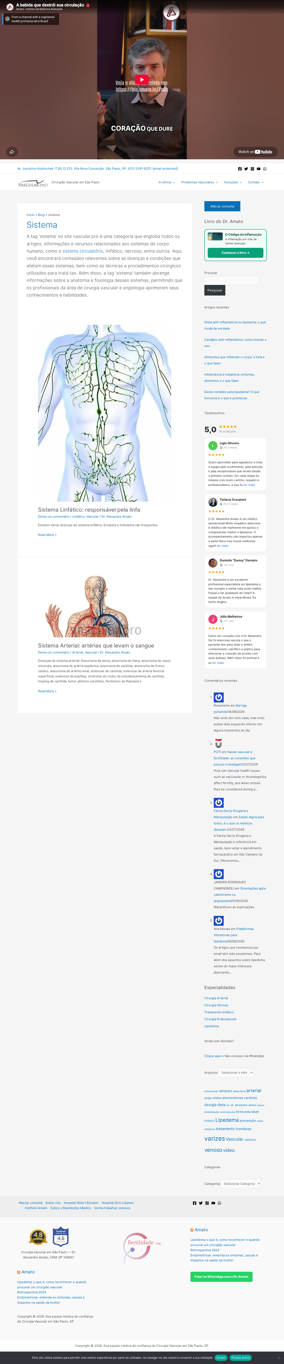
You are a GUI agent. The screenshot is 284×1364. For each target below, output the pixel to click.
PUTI (217, 752)
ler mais (249, 485)
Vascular (92, 516)
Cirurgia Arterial (216, 998)
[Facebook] (240, 169)
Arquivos (210, 1072)
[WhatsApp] (265, 169)
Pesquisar (214, 290)
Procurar (210, 273)
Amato (28, 1271)
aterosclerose (232, 1098)
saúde (260, 1121)
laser (255, 1112)
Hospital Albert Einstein (81, 1203)
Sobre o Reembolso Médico (70, 1208)
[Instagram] (252, 169)
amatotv (225, 1091)
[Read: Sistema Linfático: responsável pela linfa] (104, 413)
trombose (243, 1129)
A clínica (165, 182)
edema (260, 1105)
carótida (250, 1098)
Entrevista (243, 1112)
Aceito (221, 1357)
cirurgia (210, 1105)
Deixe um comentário (53, 516)
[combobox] (231, 280)
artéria (217, 1098)
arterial (253, 1090)
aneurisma (239, 1091)
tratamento (225, 1129)
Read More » (47, 534)
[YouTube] (259, 169)
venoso (213, 1150)
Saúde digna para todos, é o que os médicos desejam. (239, 823)
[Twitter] (246, 169)
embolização (211, 1111)
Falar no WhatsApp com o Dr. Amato (221, 1277)
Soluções (231, 182)
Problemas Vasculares (197, 182)
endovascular (227, 1112)
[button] (173, 182)
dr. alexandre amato (243, 1105)
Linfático (78, 516)
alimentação (211, 1091)
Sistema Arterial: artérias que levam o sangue (96, 645)
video (229, 1150)
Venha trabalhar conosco (112, 1208)
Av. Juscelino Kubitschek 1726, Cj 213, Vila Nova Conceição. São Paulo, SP (71, 168)
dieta (221, 1105)
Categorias (212, 1184)
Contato (254, 182)
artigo (208, 1098)
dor (228, 1105)
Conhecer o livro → (236, 253)
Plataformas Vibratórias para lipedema (234, 935)
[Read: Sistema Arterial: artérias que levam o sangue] (90, 605)
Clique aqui (212, 1056)
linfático (209, 1120)
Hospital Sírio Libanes (118, 1203)
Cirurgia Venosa (216, 1005)
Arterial (77, 652)
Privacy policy (241, 1357)
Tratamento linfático (219, 1012)
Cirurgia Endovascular (220, 1019)
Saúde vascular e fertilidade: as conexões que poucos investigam (235, 758)
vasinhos (250, 1139)
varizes (214, 1138)
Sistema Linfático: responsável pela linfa (89, 509)
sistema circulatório (82, 251)
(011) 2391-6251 (139, 168)
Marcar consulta (222, 206)
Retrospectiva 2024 (31, 1292)
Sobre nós (53, 1203)
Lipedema (211, 1026)
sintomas (209, 1129)
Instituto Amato (36, 1208)
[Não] (279, 1358)
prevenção (248, 1121)
